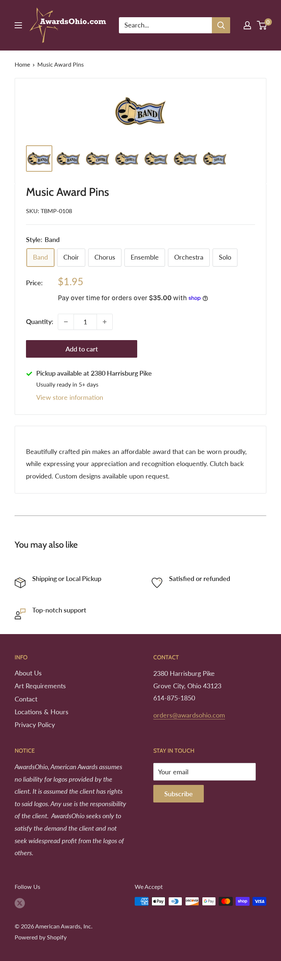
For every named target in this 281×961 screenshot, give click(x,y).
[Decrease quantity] (66, 321)
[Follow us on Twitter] (20, 902)
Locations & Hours (41, 712)
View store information (69, 397)
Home (22, 64)
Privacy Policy (35, 724)
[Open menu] (18, 25)
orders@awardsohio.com (189, 715)
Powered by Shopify (41, 937)
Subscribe (178, 794)
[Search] (221, 25)
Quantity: (39, 321)
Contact (26, 699)
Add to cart (81, 349)
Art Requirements (40, 686)
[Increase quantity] (104, 321)
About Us (28, 673)
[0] (262, 25)
